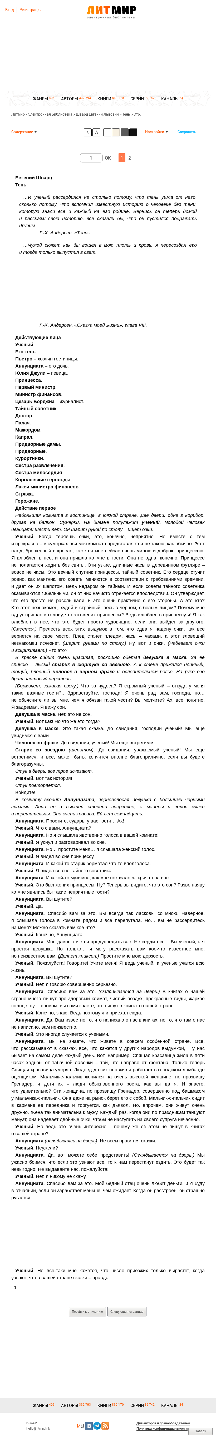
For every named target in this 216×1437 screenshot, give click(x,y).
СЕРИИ (137, 98)
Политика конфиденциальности (162, 1428)
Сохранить (187, 132)
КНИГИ (104, 98)
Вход (9, 10)
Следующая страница (127, 1312)
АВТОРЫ (69, 98)
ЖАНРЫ (40, 98)
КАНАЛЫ (170, 98)
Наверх (200, 1431)
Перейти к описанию (87, 1312)
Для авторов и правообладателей (163, 1423)
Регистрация (30, 10)
